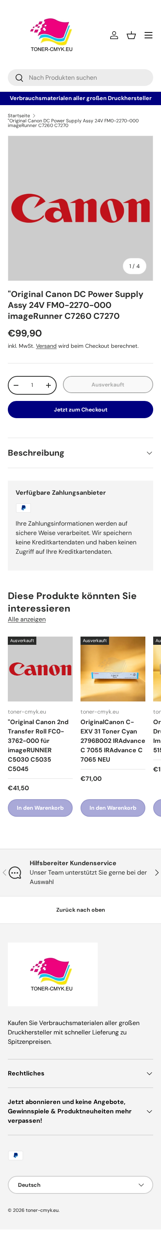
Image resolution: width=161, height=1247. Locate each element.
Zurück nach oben (80, 909)
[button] (131, 35)
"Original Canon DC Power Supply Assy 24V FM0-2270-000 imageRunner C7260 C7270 (73, 123)
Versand (46, 345)
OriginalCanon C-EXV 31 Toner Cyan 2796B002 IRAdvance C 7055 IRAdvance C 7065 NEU (112, 741)
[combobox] (80, 77)
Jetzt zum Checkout (80, 409)
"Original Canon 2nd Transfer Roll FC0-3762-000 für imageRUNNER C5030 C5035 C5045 (38, 745)
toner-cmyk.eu (42, 1210)
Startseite (19, 115)
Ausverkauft (107, 384)
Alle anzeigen (27, 619)
